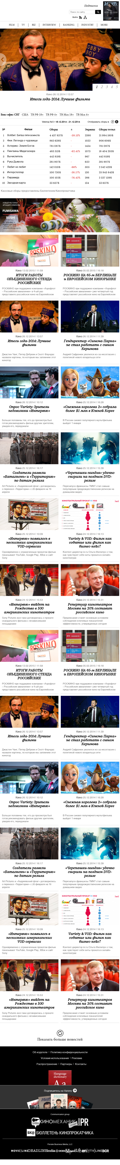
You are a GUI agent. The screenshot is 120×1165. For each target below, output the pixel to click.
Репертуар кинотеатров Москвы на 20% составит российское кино (90, 608)
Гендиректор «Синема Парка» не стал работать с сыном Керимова (60, 101)
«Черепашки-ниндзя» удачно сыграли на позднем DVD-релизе (90, 476)
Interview (49, 25)
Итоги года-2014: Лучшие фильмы (29, 342)
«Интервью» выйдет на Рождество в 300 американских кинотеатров (29, 608)
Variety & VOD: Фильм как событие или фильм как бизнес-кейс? (90, 542)
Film (12, 25)
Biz (34, 25)
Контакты (80, 1064)
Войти (75, 17)
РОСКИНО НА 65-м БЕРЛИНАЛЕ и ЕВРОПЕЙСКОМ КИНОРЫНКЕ (90, 276)
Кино (49, 94)
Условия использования (55, 1058)
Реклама (77, 1058)
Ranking (68, 25)
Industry (87, 25)
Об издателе (40, 1052)
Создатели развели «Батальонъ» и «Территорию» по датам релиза (29, 476)
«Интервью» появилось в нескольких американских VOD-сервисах (29, 542)
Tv (23, 25)
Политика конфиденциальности (69, 1052)
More (104, 25)
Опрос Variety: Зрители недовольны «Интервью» (29, 408)
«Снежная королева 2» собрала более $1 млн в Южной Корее (90, 408)
